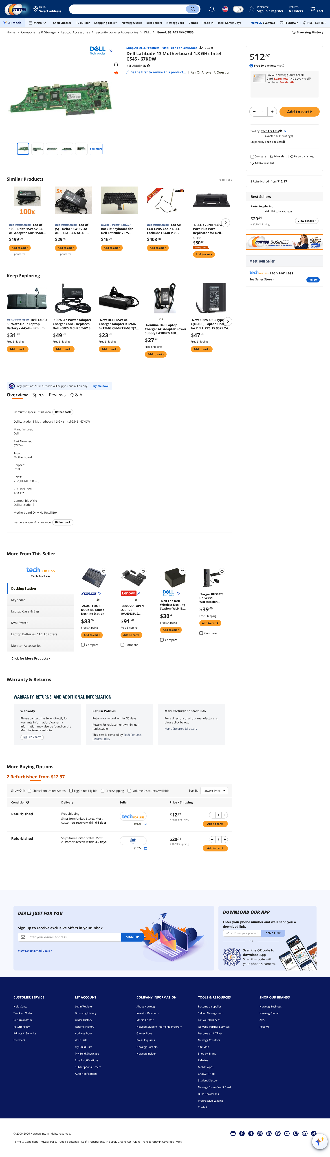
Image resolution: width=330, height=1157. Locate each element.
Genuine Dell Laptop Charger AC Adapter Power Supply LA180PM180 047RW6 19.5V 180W (165, 329)
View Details (306, 221)
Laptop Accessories (75, 32)
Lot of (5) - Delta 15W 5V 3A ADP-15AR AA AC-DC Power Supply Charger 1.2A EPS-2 (72, 229)
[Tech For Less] (142, 816)
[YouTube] (287, 1133)
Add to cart (298, 111)
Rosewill (265, 1027)
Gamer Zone (144, 1033)
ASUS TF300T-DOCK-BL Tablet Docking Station (92, 609)
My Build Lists (83, 1047)
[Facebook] (242, 1133)
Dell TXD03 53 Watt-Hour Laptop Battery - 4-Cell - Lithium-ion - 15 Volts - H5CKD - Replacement (27, 324)
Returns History (84, 1027)
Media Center (145, 1020)
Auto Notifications (86, 1074)
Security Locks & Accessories (117, 32)
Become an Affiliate (210, 1033)
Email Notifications (86, 1060)
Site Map (203, 1047)
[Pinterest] (278, 1133)
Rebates (203, 1060)
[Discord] (304, 1133)
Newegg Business (271, 1006)
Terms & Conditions (25, 1142)
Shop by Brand (207, 1053)
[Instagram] (260, 1133)
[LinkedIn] (269, 1133)
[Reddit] (116, 73)
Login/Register (84, 1006)
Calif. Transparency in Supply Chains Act (106, 1142)
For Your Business (209, 1020)
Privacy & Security (24, 1033)
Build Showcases (208, 1094)
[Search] (192, 9)
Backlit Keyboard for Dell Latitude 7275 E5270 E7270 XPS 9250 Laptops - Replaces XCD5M (118, 229)
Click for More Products (29, 658)
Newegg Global (269, 1013)
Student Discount (208, 1080)
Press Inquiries (145, 1040)
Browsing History (85, 1013)
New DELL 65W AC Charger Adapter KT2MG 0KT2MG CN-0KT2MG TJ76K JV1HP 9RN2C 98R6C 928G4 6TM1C (119, 324)
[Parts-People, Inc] (142, 840)
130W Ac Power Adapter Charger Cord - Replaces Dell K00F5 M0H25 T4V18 (72, 324)
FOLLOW (313, 280)
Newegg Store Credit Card (214, 1087)
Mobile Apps (205, 1067)
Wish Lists (81, 1040)
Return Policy (21, 1027)
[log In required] (103, 571)
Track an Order (22, 1013)
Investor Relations (147, 1013)
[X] (251, 1133)
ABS (262, 1020)
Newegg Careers (147, 1047)
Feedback (64, 412)
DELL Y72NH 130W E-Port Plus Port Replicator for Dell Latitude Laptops (210, 229)
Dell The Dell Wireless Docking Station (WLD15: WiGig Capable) (172, 604)
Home (11, 32)
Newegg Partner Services (214, 1027)
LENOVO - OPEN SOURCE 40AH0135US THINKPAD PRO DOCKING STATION (132, 609)
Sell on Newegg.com (210, 1013)
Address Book (83, 1033)
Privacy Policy (48, 1142)
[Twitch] (296, 1133)
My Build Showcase (87, 1053)
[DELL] (99, 50)
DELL (147, 32)
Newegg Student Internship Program (159, 1027)
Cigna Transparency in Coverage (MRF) (157, 1142)
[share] (116, 64)
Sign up (132, 937)
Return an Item (22, 1020)
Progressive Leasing (210, 1101)
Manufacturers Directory (181, 729)
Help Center (21, 1006)
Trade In (203, 1107)
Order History (83, 1020)
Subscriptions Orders (88, 1067)
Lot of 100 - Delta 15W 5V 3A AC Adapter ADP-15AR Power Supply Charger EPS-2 (26, 229)
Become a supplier (209, 1006)
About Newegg (145, 1006)
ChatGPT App (206, 1074)
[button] (48, 9)
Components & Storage (38, 32)
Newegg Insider (146, 1053)
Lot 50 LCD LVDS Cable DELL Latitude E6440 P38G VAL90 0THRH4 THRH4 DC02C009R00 (164, 229)
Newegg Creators (209, 1040)
